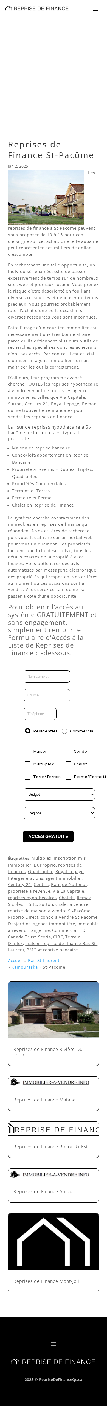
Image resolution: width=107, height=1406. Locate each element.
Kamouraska (25, 967)
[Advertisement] (53, 72)
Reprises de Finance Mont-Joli (46, 1281)
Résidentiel (45, 731)
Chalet (80, 764)
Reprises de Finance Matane (44, 1100)
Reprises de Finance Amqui (43, 1191)
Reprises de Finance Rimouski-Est (50, 1147)
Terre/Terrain (47, 776)
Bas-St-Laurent (44, 960)
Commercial (82, 731)
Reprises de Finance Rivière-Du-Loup (48, 1052)
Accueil (15, 960)
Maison (40, 751)
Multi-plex (43, 764)
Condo (80, 751)
